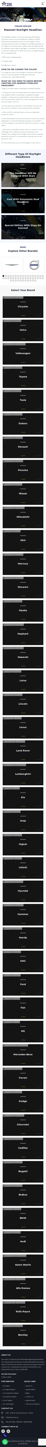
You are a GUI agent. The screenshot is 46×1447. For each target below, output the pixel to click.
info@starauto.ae (12, 1417)
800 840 (19, 1422)
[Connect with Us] (3, 1431)
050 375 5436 (10, 1422)
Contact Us (29, 1397)
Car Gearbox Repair (10, 1397)
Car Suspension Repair (11, 1393)
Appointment (30, 1400)
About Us (29, 1386)
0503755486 (28, 1422)
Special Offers (30, 1389)
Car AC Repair (7, 1400)
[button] (3, 276)
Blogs (28, 1393)
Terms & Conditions (33, 1404)
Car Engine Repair (9, 1389)
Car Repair (6, 1386)
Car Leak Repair (8, 1404)
